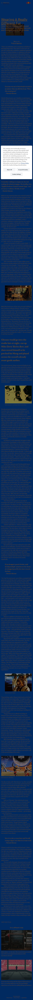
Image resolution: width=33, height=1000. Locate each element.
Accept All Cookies (23, 169)
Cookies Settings (16, 174)
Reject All (9, 169)
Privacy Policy (25, 163)
